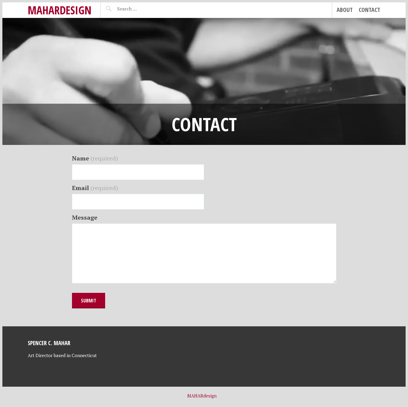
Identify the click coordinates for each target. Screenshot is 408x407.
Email (95, 188)
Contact (369, 10)
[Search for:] (141, 8)
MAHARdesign (59, 10)
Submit (88, 300)
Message (84, 217)
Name (95, 158)
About (345, 10)
